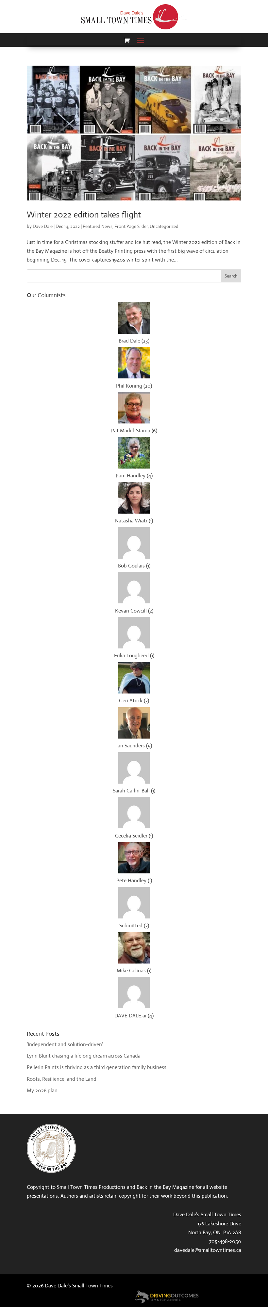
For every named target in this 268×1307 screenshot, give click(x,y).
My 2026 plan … (44, 1090)
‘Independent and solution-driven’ (65, 1044)
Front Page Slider (131, 226)
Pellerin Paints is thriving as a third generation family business (96, 1067)
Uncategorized (164, 226)
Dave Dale (43, 226)
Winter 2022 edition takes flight (84, 214)
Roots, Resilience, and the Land (61, 1079)
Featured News (97, 226)
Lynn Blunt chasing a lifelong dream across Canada (84, 1055)
